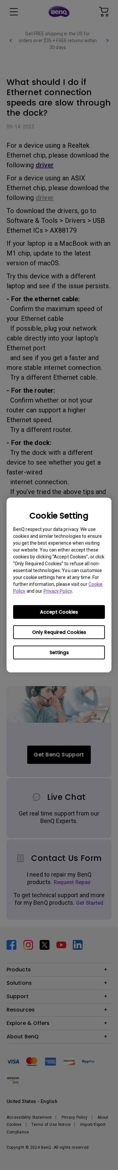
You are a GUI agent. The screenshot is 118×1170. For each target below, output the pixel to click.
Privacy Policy (58, 591)
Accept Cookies (59, 612)
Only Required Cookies (59, 632)
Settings (59, 652)
